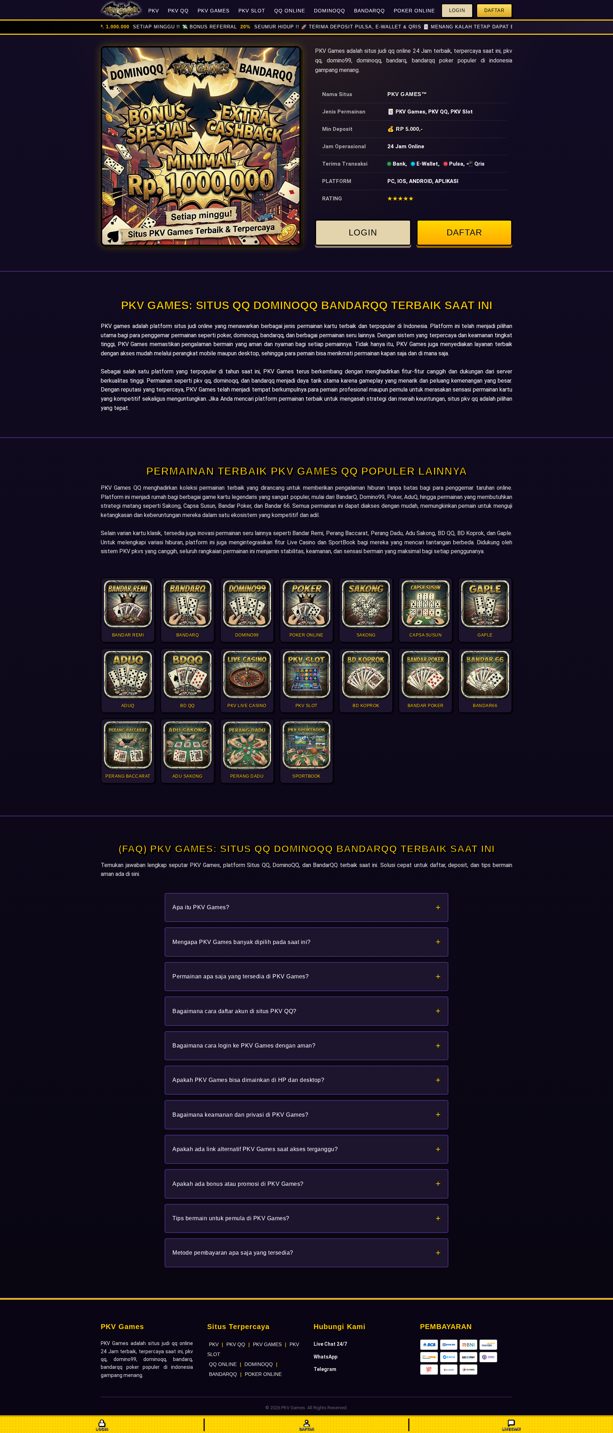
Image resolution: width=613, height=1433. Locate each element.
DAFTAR (464, 232)
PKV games (115, 326)
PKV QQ (178, 10)
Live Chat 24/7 (330, 1344)
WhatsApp (325, 1357)
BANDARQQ (369, 10)
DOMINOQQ (329, 10)
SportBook (341, 542)
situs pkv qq (463, 398)
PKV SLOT (251, 10)
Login (457, 10)
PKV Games (404, 94)
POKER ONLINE (414, 10)
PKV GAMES (214, 10)
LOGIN (363, 232)
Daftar (494, 10)
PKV (153, 10)
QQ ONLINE (289, 10)
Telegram (325, 1369)
